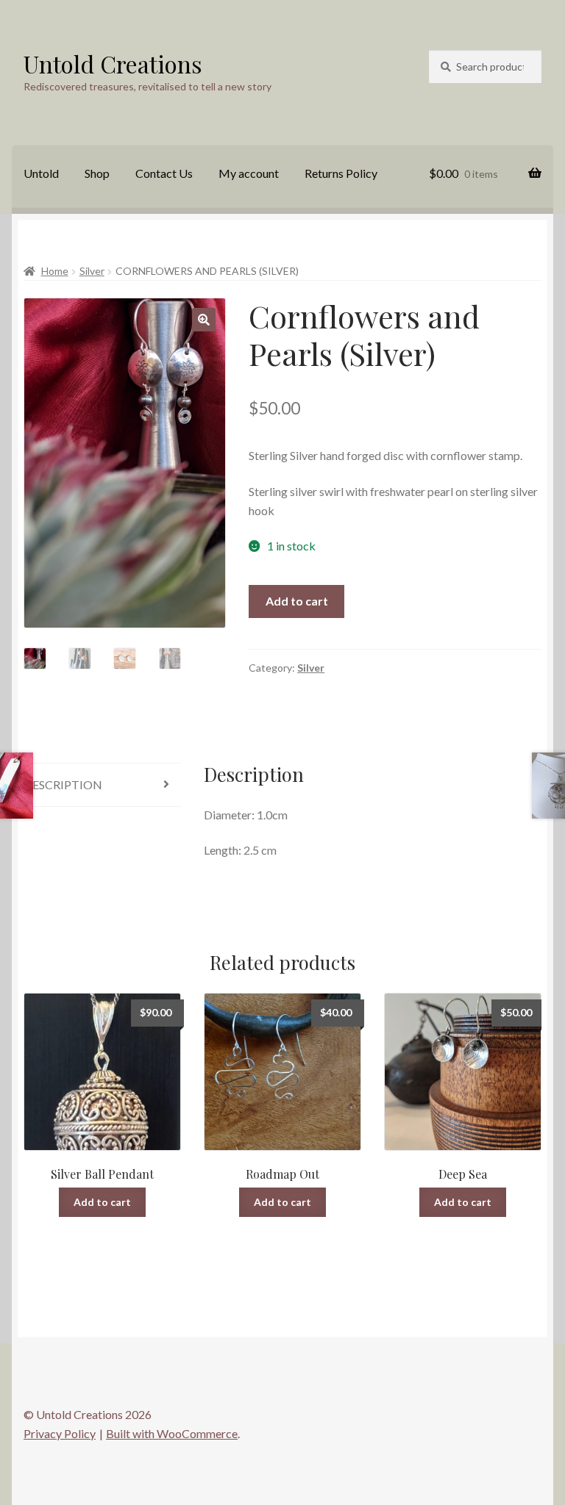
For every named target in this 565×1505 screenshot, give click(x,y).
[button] (204, 319)
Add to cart (297, 601)
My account (248, 173)
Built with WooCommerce (172, 1433)
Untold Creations (113, 63)
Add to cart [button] (102, 1202)
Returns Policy (341, 173)
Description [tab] (63, 784)
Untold (41, 173)
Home (54, 271)
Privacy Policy (60, 1433)
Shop (97, 173)
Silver (91, 271)
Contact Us (164, 173)
